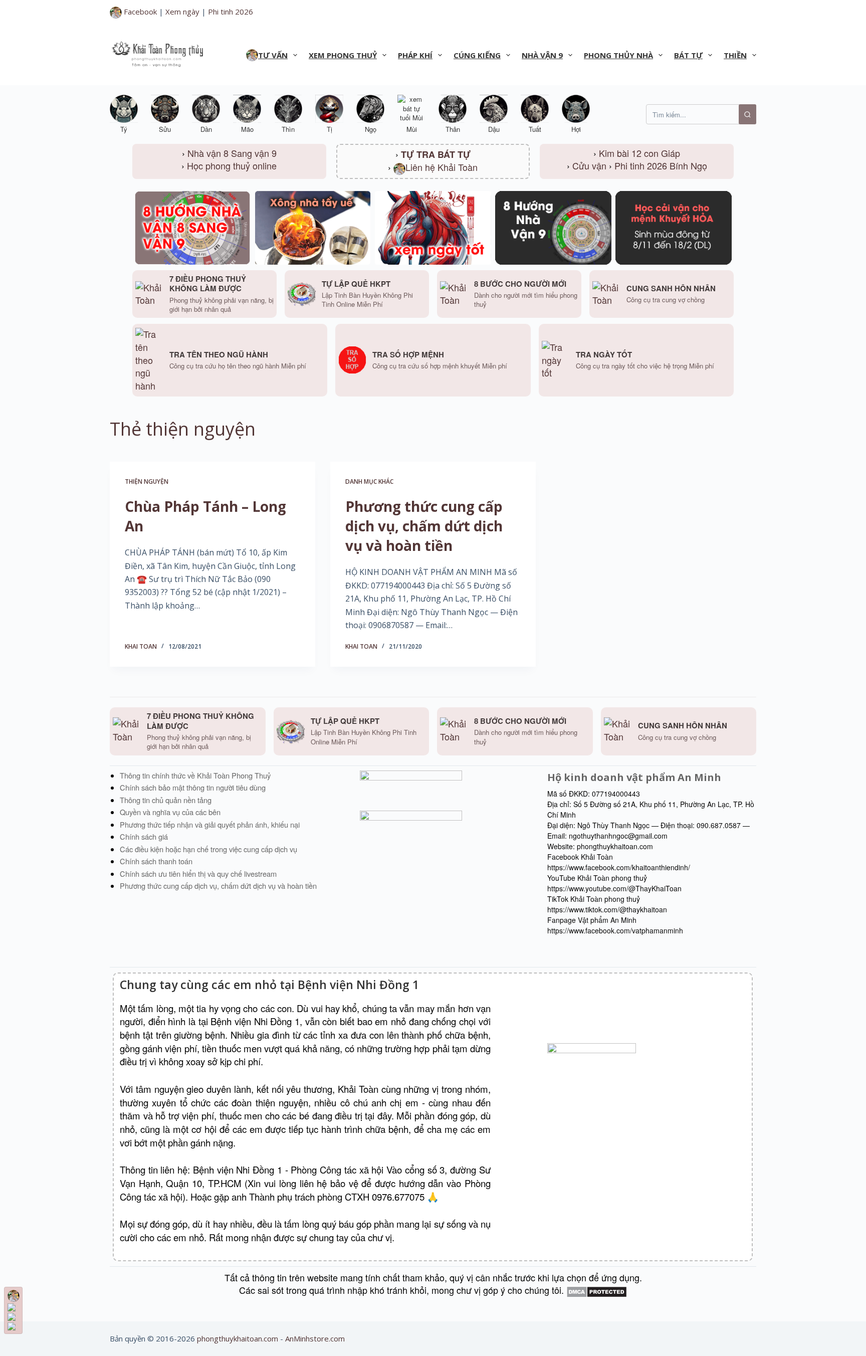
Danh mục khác (369, 481)
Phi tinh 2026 (230, 12)
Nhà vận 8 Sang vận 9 (232, 152)
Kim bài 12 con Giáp (639, 152)
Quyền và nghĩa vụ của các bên (170, 812)
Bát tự (688, 55)
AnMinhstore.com (315, 1338)
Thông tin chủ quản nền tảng (165, 800)
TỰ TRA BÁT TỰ (436, 154)
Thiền (735, 55)
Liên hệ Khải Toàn (441, 166)
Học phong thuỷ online (232, 165)
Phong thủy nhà (618, 55)
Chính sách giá (144, 836)
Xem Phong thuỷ (343, 55)
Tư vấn (273, 55)
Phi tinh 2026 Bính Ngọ (660, 165)
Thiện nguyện (146, 481)
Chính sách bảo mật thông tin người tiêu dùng (193, 787)
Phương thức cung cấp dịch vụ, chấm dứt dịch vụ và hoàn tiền (424, 526)
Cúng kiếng (477, 55)
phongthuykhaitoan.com (237, 1338)
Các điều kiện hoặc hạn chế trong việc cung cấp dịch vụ (208, 849)
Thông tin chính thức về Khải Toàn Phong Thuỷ (195, 775)
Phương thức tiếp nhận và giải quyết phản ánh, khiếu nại (210, 824)
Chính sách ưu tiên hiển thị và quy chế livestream (198, 873)
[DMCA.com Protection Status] (596, 1289)
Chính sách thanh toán (156, 861)
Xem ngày (182, 12)
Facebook (139, 12)
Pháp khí (415, 55)
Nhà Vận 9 (542, 55)
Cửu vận (589, 165)
